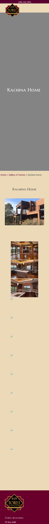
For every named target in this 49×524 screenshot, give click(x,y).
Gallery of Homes (17, 174)
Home (3, 174)
